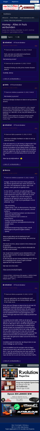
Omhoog (4, 365)
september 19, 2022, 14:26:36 (10, 288)
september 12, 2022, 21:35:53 (10, 87)
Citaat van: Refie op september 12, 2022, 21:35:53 (19, 134)
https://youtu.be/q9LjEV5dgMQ (12, 269)
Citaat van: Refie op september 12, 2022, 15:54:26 (19, 50)
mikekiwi (8, 42)
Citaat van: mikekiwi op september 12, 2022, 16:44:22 (20, 92)
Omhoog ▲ (26, 425)
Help (13, 425)
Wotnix (7, 170)
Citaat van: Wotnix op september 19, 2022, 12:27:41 (19, 294)
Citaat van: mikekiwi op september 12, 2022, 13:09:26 (20, 177)
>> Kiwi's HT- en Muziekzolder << (12, 79)
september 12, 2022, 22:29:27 (10, 128)
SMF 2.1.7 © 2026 (15, 427)
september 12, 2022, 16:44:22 (10, 45)
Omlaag (4, 37)
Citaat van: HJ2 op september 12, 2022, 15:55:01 (18, 63)
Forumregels (18, 425)
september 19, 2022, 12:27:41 (10, 173)
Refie (6, 85)
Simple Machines (25, 427)
